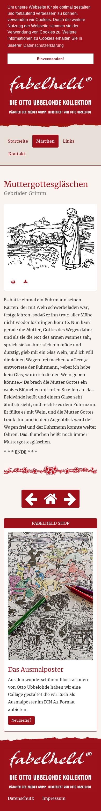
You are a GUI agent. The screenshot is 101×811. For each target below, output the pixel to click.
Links (68, 141)
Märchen (45, 141)
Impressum (54, 798)
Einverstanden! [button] (50, 59)
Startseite (18, 141)
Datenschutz (21, 798)
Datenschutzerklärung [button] (43, 45)
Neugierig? (21, 720)
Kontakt (16, 153)
